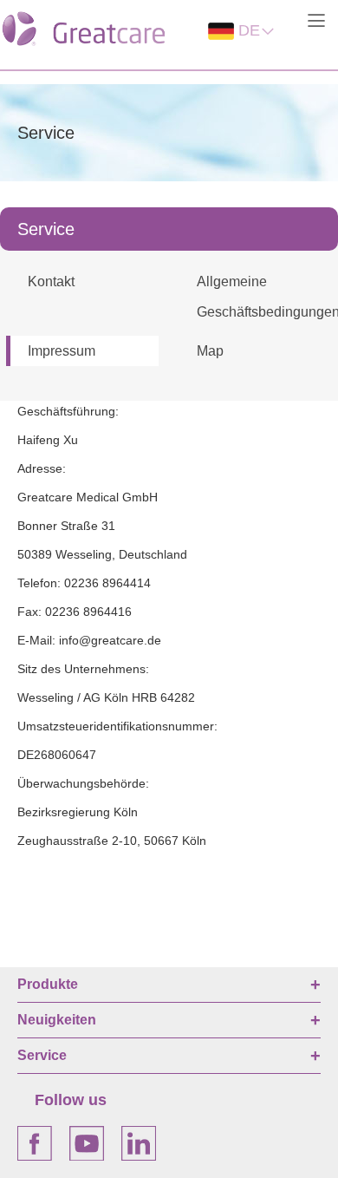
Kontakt (51, 281)
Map (210, 351)
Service (42, 1055)
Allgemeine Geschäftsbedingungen (262, 296)
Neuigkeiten (56, 1019)
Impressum (61, 351)
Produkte (47, 984)
